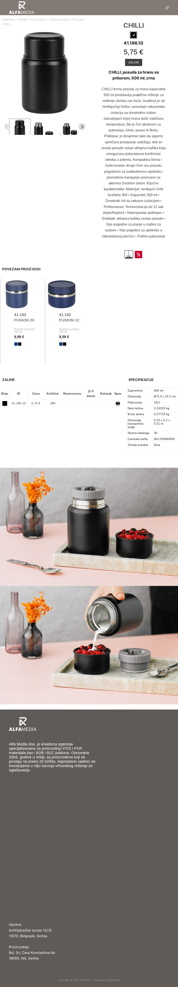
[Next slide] (82, 126)
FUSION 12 (69, 320)
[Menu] (167, 8)
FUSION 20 (24, 320)
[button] (20, 126)
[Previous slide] (6, 126)
